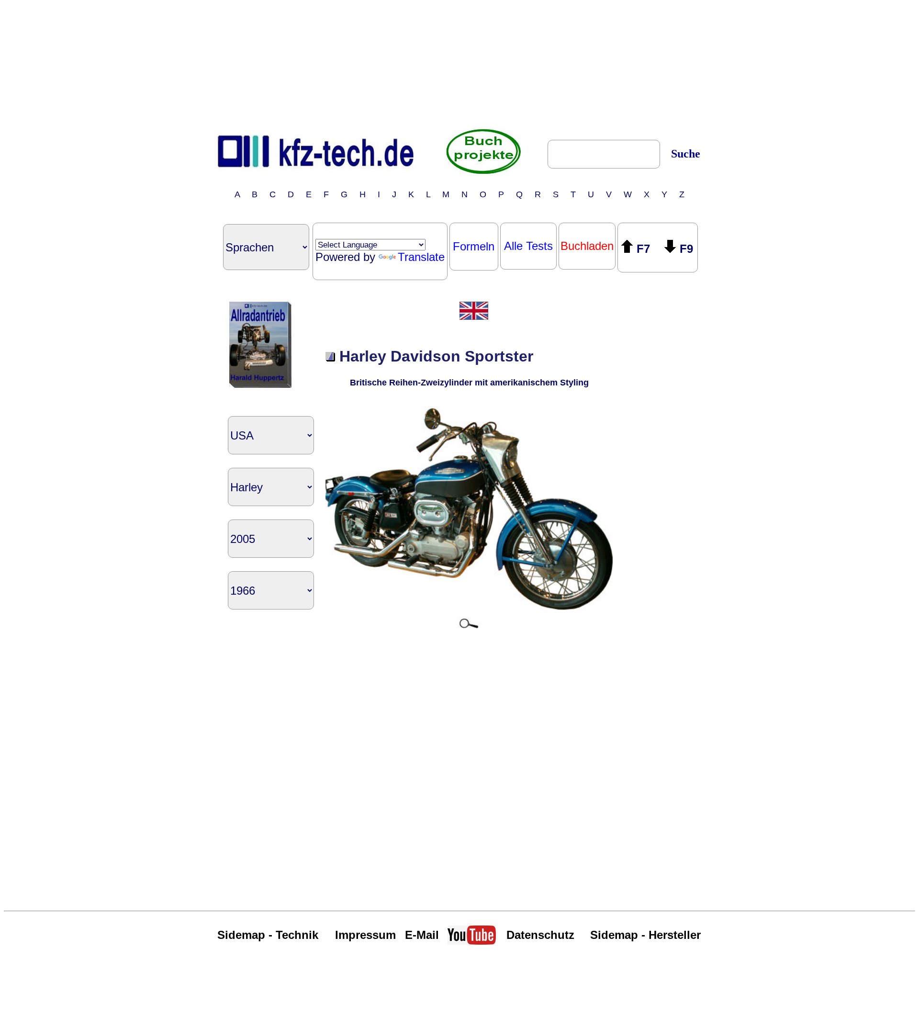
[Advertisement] (459, 64)
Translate (421, 256)
